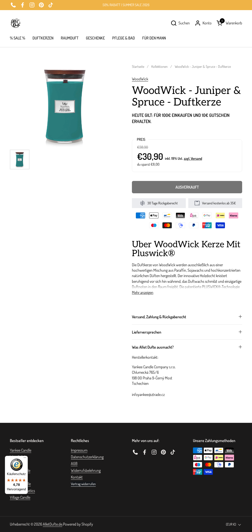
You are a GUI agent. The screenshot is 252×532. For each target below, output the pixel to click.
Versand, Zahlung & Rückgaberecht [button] (159, 316)
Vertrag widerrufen (83, 484)
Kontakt (77, 477)
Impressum (79, 450)
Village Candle (20, 497)
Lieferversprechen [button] (146, 332)
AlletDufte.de (52, 524)
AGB (74, 463)
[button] (180, 23)
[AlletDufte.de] (15, 23)
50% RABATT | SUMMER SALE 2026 (126, 5)
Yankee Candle (20, 450)
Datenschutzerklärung (87, 456)
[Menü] (25, 459)
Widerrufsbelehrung (86, 470)
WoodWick (140, 78)
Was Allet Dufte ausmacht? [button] (153, 347)
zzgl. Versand (193, 158)
